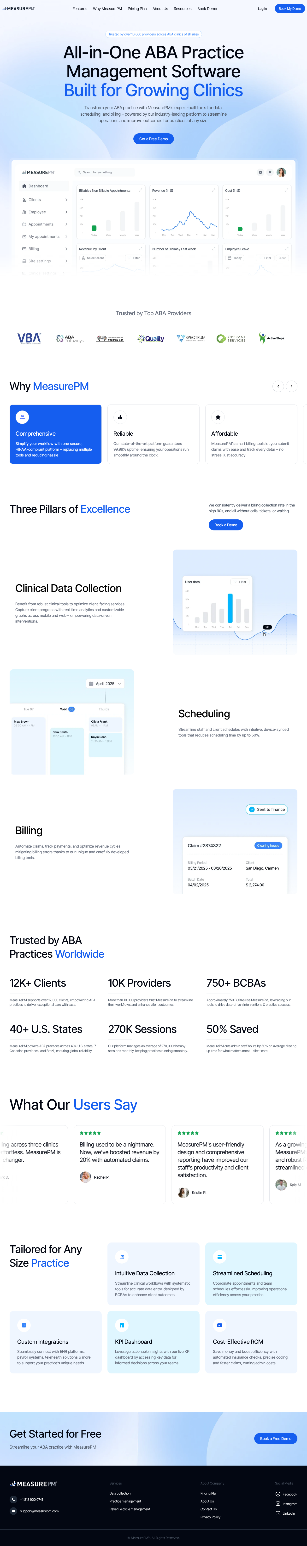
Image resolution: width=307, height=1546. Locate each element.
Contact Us (209, 1509)
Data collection (120, 1493)
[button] (278, 386)
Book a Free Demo (275, 1438)
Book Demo (207, 8)
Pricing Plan (137, 8)
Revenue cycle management (130, 1509)
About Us (160, 8)
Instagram (290, 1504)
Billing (28, 830)
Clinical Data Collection (68, 588)
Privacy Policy (210, 1517)
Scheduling (204, 713)
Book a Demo (226, 525)
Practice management (125, 1501)
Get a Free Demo (153, 138)
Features (80, 8)
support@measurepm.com (39, 1511)
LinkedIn (289, 1513)
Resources (183, 8)
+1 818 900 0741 (31, 1499)
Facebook (290, 1494)
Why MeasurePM (107, 8)
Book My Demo (290, 8)
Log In (262, 8)
